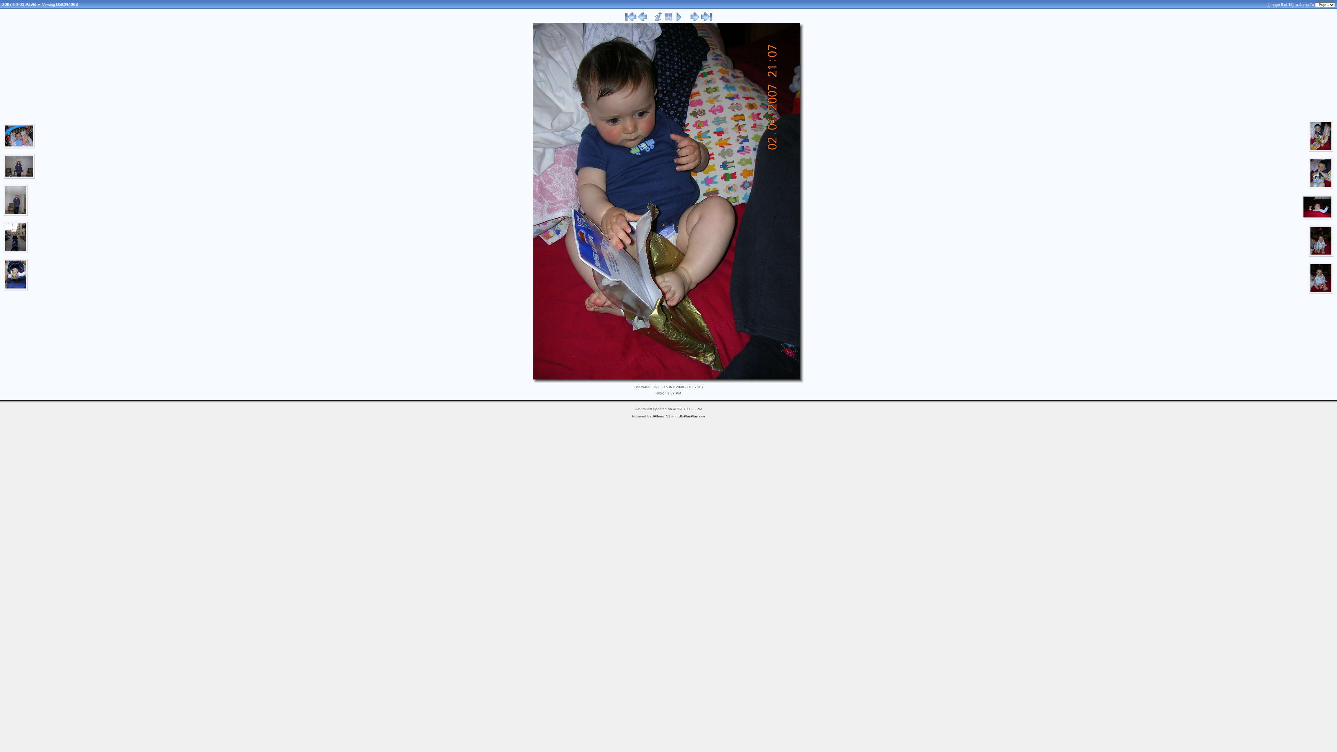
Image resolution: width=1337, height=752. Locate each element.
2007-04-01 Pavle (19, 4)
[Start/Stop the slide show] (679, 20)
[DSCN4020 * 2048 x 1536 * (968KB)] (1318, 218)
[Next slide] (694, 20)
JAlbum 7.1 (661, 416)
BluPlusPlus (688, 416)
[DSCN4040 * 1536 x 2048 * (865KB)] (1321, 255)
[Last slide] (706, 20)
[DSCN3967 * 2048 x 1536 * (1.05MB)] (19, 147)
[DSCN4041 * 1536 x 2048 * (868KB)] (1321, 293)
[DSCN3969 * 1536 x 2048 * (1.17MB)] (15, 215)
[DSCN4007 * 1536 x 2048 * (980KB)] (1321, 151)
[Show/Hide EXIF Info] (658, 20)
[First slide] (631, 20)
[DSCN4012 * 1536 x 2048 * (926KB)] (1321, 188)
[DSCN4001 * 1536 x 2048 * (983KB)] (15, 289)
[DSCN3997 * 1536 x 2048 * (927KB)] (15, 252)
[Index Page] (668, 20)
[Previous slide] (642, 20)
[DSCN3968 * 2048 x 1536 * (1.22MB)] (19, 177)
